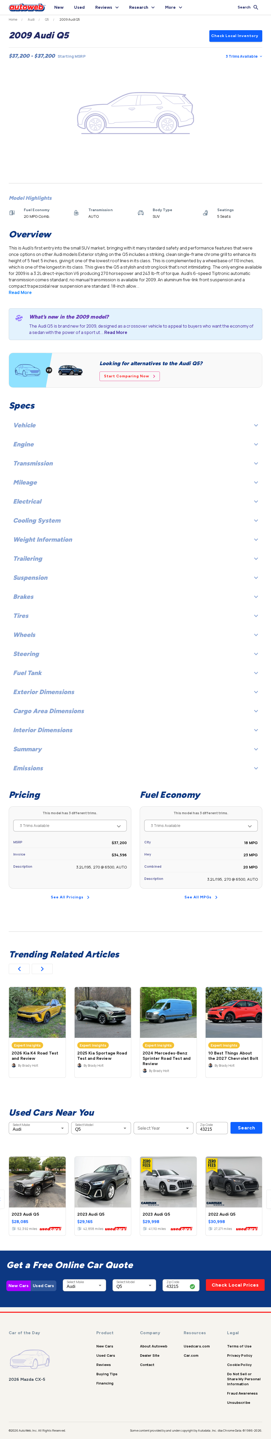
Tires (20, 615)
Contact (147, 1364)
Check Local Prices (235, 1285)
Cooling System (36, 520)
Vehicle (24, 425)
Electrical (27, 501)
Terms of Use (239, 1346)
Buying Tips (107, 1374)
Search (246, 1128)
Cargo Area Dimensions (48, 711)
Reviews (103, 1364)
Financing (105, 1383)
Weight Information (42, 539)
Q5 (47, 19)
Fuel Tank (27, 673)
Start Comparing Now (126, 376)
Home (13, 19)
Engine (23, 444)
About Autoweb (153, 1346)
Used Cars (43, 1285)
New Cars (18, 1285)
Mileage (25, 482)
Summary (27, 749)
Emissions (28, 768)
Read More (20, 292)
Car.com (191, 1355)
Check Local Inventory (234, 36)
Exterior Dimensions (43, 692)
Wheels (24, 635)
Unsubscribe (238, 1402)
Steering (26, 654)
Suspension (30, 577)
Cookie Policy (239, 1364)
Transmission (33, 463)
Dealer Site (150, 1355)
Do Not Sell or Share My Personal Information (244, 1379)
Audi (31, 19)
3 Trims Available (242, 56)
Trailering (27, 558)
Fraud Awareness (242, 1393)
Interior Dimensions (42, 730)
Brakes (23, 596)
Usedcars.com (197, 1346)
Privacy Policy (239, 1355)
